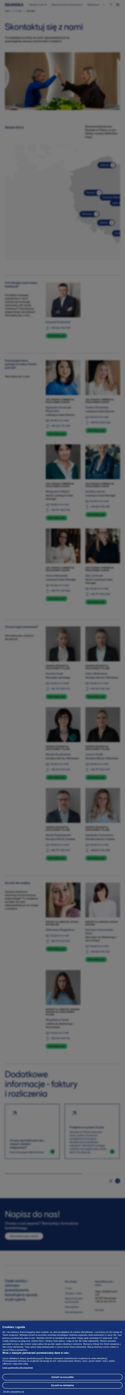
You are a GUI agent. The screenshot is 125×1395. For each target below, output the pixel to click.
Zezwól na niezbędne (62, 1385)
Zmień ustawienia (12, 1391)
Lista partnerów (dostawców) (17, 1368)
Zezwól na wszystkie (62, 1377)
